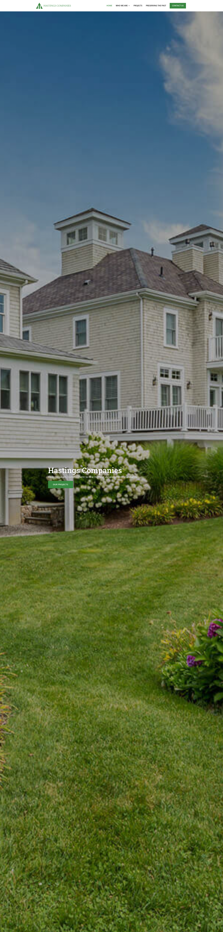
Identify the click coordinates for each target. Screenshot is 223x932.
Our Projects (60, 484)
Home (109, 5)
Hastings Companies (85, 470)
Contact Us (178, 5)
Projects (138, 5)
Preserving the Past (156, 5)
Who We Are (122, 5)
